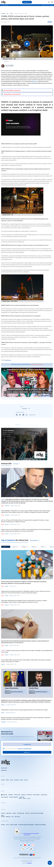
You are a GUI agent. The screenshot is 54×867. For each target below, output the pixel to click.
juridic (20, 798)
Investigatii (4, 821)
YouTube (24, 845)
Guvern (6, 546)
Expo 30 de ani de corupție (37, 813)
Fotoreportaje (20, 813)
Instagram (33, 845)
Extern (11, 13)
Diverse (26, 780)
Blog (2, 791)
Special (3, 809)
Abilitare (3, 813)
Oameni (14, 813)
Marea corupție (13, 824)
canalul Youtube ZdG (37, 364)
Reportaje (8, 813)
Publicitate (4, 770)
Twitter (27, 848)
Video (2, 784)
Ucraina (25, 546)
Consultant (21, 797)
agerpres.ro (34, 81)
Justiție (7, 505)
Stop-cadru (17, 816)
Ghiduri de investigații (40, 824)
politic (24, 798)
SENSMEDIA (29, 863)
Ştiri (8, 13)
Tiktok (31, 848)
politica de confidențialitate (24, 748)
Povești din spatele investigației (26, 824)
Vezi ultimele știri (34, 540)
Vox (12, 816)
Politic (7, 524)
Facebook (29, 845)
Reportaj (8, 816)
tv (29, 408)
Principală (3, 13)
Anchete (3, 816)
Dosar (7, 824)
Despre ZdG (4, 768)
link (4, 439)
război (34, 546)
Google (22, 848)
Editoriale (29, 794)
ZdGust (3, 802)
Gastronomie (44, 794)
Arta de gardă (4, 797)
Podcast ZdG (17, 794)
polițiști (24, 408)
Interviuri (27, 813)
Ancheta (3, 824)
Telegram (20, 845)
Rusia (15, 546)
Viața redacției (36, 794)
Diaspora (23, 794)
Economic (16, 780)
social (28, 798)
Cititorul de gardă (13, 797)
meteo (43, 546)
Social (6, 586)
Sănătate (10, 794)
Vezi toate (15, 463)
